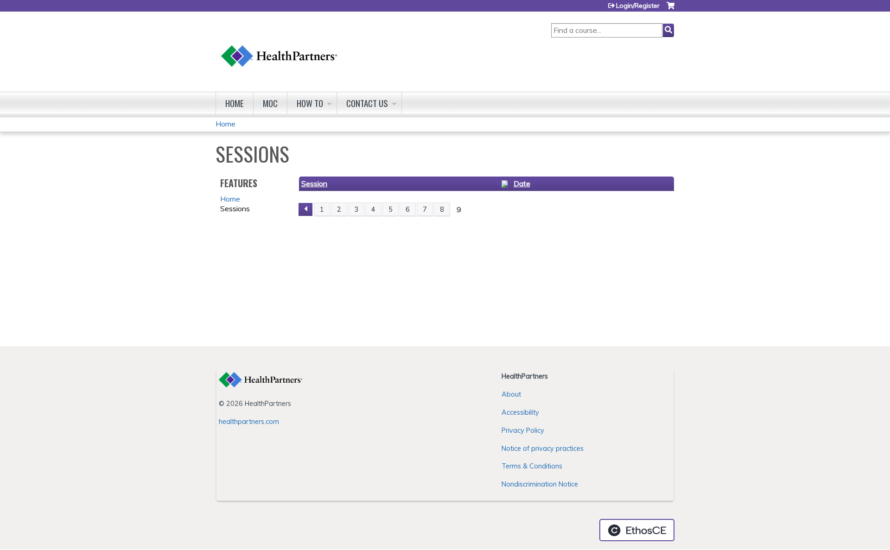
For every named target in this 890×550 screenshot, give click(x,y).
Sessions (235, 208)
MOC (270, 103)
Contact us (367, 103)
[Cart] (670, 9)
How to (310, 103)
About (511, 394)
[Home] (279, 47)
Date (522, 183)
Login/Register (638, 5)
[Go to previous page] (305, 209)
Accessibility (520, 412)
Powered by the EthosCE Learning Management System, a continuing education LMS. (636, 530)
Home (234, 103)
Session (314, 183)
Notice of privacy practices (543, 448)
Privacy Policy (523, 430)
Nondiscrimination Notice (540, 484)
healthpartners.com (249, 421)
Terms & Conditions (532, 466)
